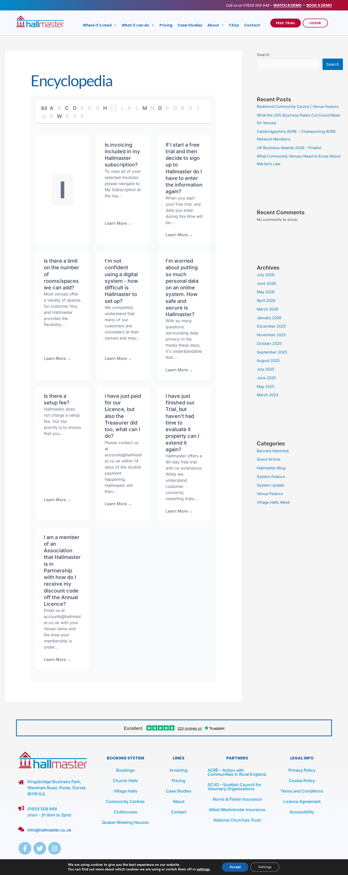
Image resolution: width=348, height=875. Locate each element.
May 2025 (265, 386)
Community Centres (125, 801)
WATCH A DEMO (287, 5)
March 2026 (267, 309)
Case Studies (190, 25)
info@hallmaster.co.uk (49, 829)
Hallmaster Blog (271, 467)
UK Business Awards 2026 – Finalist (289, 147)
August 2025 (268, 360)
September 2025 (272, 352)
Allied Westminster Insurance (237, 809)
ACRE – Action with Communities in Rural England (237, 772)
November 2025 (271, 334)
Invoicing (179, 770)
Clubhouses (125, 811)
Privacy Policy (301, 770)
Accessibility (302, 811)
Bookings (125, 770)
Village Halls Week (273, 502)
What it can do (135, 25)
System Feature (271, 476)
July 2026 (265, 274)
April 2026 (266, 300)
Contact (252, 25)
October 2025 (269, 343)
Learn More (177, 234)
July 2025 (265, 369)
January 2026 (269, 317)
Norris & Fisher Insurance (237, 799)
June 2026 (266, 283)
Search (263, 54)
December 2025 (271, 326)
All (44, 108)
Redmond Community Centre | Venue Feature (298, 106)
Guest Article (268, 459)
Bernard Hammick (273, 450)
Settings (265, 867)
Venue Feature (270, 493)
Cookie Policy (302, 780)
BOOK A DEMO (319, 5)
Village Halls (125, 791)
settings (203, 869)
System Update (270, 485)
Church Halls (125, 780)
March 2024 (267, 394)
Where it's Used (97, 25)
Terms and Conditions (301, 791)
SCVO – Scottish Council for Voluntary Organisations (234, 786)
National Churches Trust (237, 820)
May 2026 (265, 291)
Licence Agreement (301, 801)
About (213, 25)
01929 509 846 (256, 5)
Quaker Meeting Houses (125, 822)
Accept (235, 867)
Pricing (165, 25)
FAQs (234, 25)
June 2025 (266, 377)
